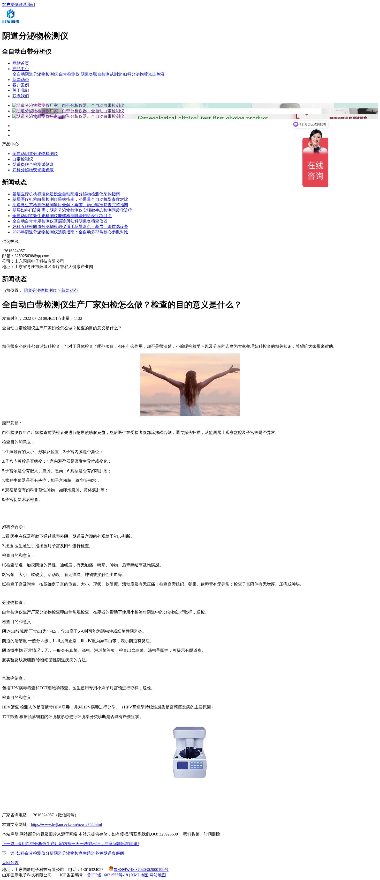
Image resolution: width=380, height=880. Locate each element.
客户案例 (10, 4)
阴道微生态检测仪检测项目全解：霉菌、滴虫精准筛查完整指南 (70, 205)
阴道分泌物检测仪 (40, 290)
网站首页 (20, 63)
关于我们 (20, 90)
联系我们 (27, 4)
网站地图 (157, 875)
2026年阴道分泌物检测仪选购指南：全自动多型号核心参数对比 (70, 232)
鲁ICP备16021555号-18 (107, 875)
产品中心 (20, 68)
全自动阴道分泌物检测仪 (35, 74)
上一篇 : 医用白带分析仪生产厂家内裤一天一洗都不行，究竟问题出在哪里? (70, 843)
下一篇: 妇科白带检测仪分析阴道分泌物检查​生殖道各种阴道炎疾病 (63, 853)
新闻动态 (20, 79)
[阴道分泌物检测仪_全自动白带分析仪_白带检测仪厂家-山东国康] (10, 23)
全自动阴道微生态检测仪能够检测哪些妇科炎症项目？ (62, 215)
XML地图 (139, 875)
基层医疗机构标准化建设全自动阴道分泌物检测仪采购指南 (66, 194)
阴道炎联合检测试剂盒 (101, 74)
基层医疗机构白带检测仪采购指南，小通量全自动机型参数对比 (70, 199)
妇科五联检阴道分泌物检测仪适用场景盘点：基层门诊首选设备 (70, 226)
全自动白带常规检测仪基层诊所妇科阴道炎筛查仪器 (60, 221)
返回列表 (10, 863)
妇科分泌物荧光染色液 (143, 74)
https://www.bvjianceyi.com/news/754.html (66, 824)
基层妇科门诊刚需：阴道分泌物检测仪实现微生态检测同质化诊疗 (72, 210)
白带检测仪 (69, 74)
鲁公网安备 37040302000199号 (141, 869)
